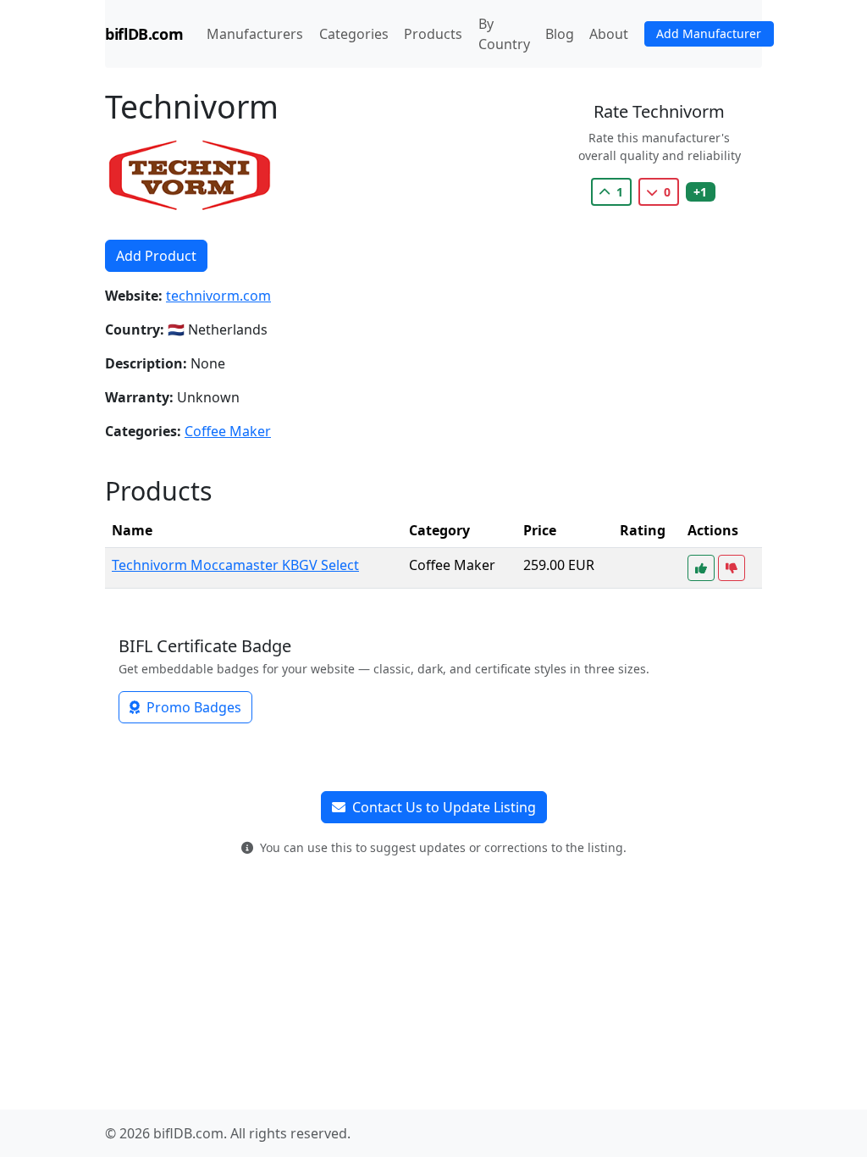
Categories (357, 33)
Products (433, 34)
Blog (559, 34)
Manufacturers (255, 34)
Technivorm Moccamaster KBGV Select (235, 565)
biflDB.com (144, 34)
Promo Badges (192, 707)
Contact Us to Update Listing (442, 807)
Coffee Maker (228, 431)
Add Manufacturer (708, 33)
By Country (504, 33)
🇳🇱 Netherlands (218, 329)
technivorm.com (218, 295)
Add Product (156, 255)
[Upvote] (701, 568)
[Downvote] (731, 568)
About (608, 34)
